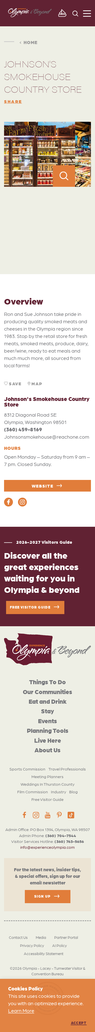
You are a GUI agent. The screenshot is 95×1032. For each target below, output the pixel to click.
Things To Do (47, 681)
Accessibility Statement (43, 953)
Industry (58, 791)
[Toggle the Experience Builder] (62, 13)
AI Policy (59, 945)
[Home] (47, 649)
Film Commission (32, 791)
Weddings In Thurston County (47, 784)
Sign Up (42, 896)
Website (42, 485)
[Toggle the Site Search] (75, 13)
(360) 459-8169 (23, 429)
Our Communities (47, 691)
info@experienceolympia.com (47, 847)
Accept (78, 1023)
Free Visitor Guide (47, 799)
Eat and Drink (48, 701)
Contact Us (18, 937)
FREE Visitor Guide (30, 607)
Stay (47, 710)
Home (30, 42)
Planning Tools (47, 730)
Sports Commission (27, 768)
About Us (47, 749)
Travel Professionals (67, 768)
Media (41, 937)
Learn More (21, 1010)
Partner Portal (66, 937)
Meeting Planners (47, 776)
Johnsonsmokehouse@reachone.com (46, 437)
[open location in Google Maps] (47, 219)
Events (47, 720)
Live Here (47, 740)
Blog (73, 791)
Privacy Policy (32, 945)
